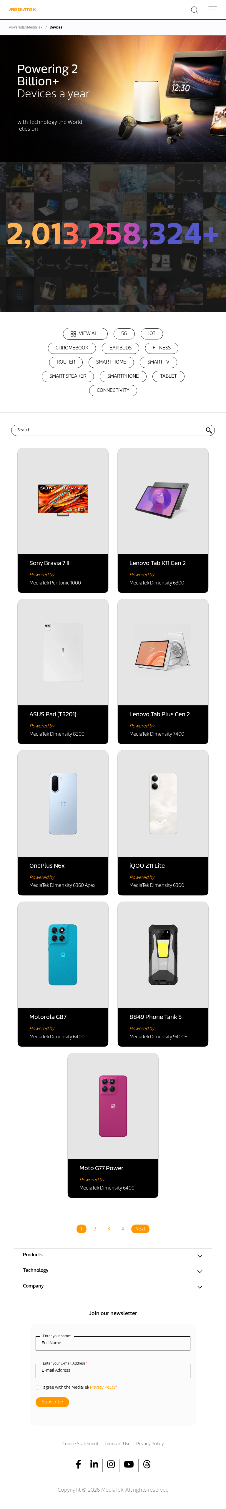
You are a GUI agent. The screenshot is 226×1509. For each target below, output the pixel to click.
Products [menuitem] (33, 1255)
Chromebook (72, 348)
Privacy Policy (103, 1387)
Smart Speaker (67, 376)
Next (140, 1229)
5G (124, 334)
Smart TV (158, 362)
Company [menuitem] (33, 1286)
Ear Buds (120, 348)
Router (66, 362)
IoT (151, 334)
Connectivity (113, 390)
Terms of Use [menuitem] (117, 1444)
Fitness (162, 348)
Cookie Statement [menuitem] (80, 1444)
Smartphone (123, 376)
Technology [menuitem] (35, 1270)
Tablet (168, 376)
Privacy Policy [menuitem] (150, 1444)
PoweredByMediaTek (25, 27)
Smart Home (111, 362)
